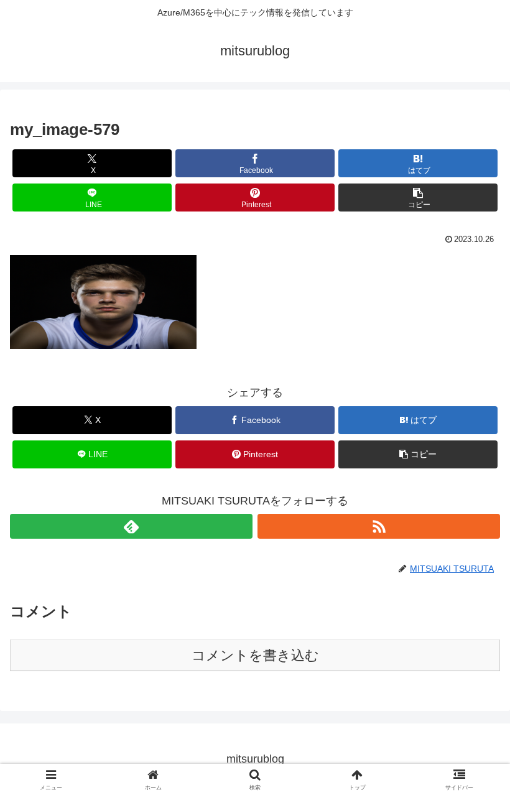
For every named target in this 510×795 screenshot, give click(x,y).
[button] (418, 198)
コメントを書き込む (255, 655)
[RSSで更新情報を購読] (378, 526)
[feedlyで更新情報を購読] (131, 526)
